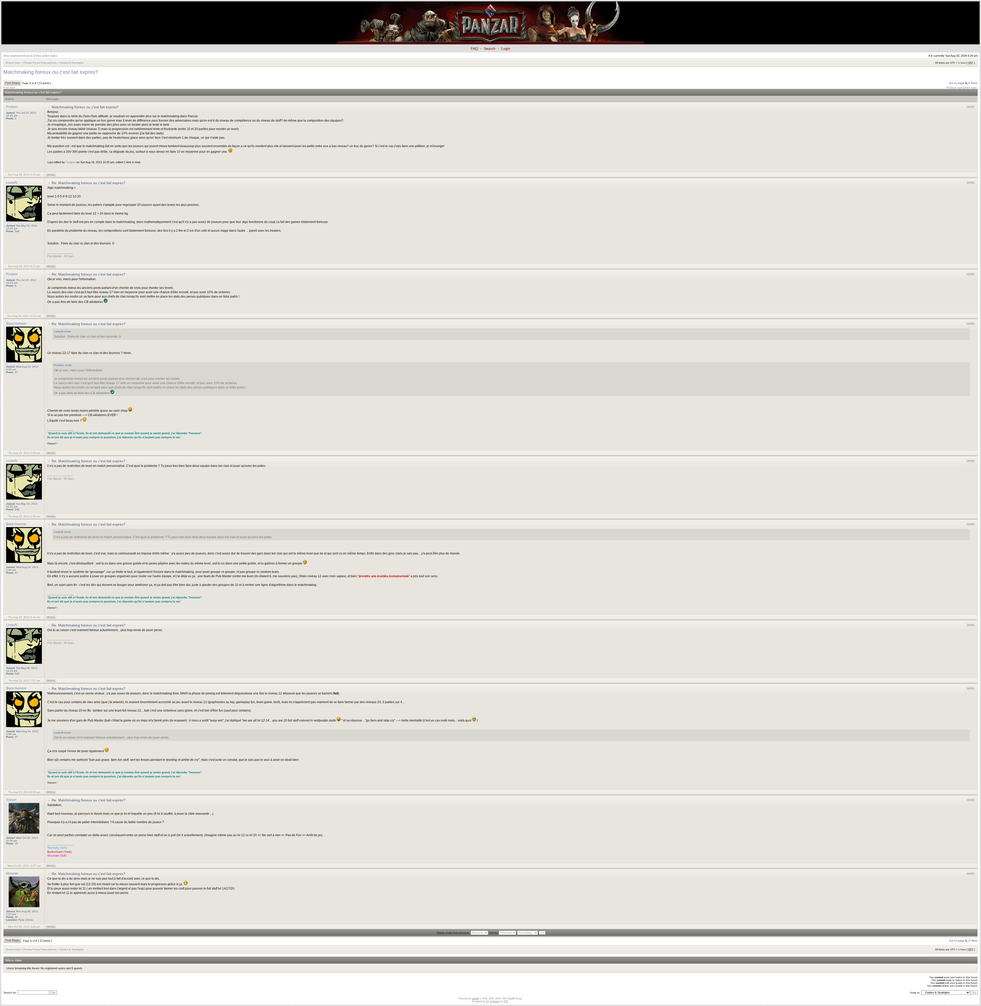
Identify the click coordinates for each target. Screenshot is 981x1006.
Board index (13, 62)
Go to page (956, 83)
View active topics (46, 55)
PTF (506, 1001)
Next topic (971, 87)
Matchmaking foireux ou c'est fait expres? (50, 72)
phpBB (475, 998)
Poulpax (71, 162)
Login (505, 48)
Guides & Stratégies (72, 62)
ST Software (492, 1001)
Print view (9, 87)
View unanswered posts (18, 55)
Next (974, 83)
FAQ (474, 48)
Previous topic (954, 87)
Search (489, 48)
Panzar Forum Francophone (40, 62)
